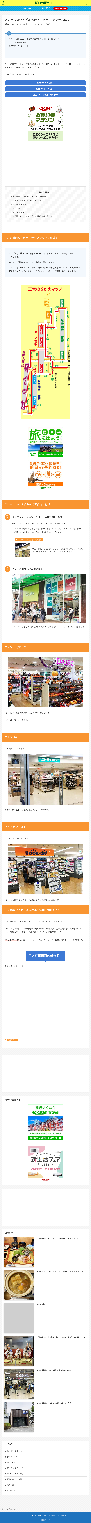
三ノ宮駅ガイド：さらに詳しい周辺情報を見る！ (31, 216)
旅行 (10, 1485)
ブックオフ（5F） (18, 212)
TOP (26, 1515)
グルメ (12, 1457)
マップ (11, 53)
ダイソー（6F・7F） (19, 205)
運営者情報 (52, 1515)
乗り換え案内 (15, 1468)
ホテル (11, 1462)
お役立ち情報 (14, 1451)
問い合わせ (62, 1515)
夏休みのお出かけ (16, 1479)
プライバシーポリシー (38, 1515)
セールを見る (60, 8)
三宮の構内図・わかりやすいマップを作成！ (30, 196)
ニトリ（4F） (16, 208)
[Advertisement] (45, 162)
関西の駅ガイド (45, 2)
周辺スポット (12, 1040)
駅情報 (12, 1490)
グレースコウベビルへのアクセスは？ (27, 200)
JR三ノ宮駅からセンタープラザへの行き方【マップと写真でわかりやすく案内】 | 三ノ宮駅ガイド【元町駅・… (57, 550)
